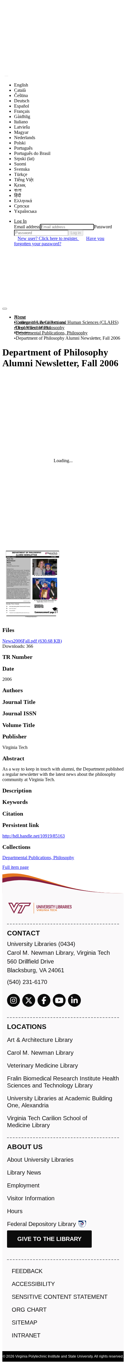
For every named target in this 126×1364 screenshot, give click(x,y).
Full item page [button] (15, 867)
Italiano (21, 121)
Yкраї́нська (25, 211)
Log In (20, 221)
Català (20, 90)
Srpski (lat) (24, 158)
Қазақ (19, 184)
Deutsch (21, 100)
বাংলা (17, 190)
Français (22, 111)
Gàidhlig (22, 116)
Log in (76, 233)
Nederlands (24, 137)
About (20, 317)
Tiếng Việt (23, 179)
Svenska (22, 169)
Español (21, 105)
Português (23, 148)
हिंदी (17, 195)
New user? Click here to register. (48, 238)
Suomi (20, 163)
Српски (21, 205)
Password (103, 226)
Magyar (21, 132)
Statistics (22, 332)
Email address (27, 226)
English (21, 84)
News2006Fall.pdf (32, 640)
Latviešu (22, 127)
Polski (19, 142)
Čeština (21, 95)
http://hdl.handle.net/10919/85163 (33, 835)
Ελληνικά (23, 200)
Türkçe (20, 174)
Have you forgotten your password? (59, 241)
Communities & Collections (39, 322)
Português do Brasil (32, 153)
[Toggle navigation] (4, 309)
